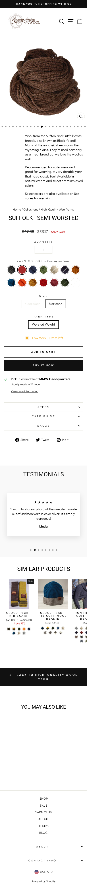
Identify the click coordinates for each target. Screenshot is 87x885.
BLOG (43, 833)
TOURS (44, 826)
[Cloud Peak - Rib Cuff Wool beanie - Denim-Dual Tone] (58, 628)
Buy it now (43, 365)
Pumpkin (22, 282)
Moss (64, 282)
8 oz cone (55, 304)
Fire (43, 282)
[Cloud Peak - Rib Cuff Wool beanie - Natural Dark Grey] (50, 632)
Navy (64, 269)
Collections (30, 209)
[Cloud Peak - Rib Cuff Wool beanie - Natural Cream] (63, 628)
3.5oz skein (32, 304)
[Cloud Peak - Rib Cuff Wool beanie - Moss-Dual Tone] (52, 628)
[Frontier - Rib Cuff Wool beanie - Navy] (76, 632)
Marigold (32, 282)
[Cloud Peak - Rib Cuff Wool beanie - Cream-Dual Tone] (60, 632)
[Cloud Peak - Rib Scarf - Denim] (29, 629)
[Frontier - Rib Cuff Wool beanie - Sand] (76, 637)
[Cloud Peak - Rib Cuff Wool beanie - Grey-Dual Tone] (55, 632)
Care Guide (43, 416)
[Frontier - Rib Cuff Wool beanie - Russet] (81, 632)
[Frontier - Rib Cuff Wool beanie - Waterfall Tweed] (81, 641)
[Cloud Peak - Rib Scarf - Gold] (13, 629)
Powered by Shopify (43, 881)
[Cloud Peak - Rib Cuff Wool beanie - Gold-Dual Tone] (47, 628)
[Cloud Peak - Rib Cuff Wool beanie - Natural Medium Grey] (45, 632)
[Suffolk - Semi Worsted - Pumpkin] (24, 770)
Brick (54, 282)
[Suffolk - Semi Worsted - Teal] (19, 770)
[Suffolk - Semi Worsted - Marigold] (29, 770)
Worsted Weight (43, 324)
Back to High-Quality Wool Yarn (46, 677)
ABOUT (43, 819)
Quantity (43, 241)
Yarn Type (43, 316)
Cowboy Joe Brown (22, 269)
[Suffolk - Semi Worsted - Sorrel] (13, 770)
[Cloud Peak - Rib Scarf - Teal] (13, 633)
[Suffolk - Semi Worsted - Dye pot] (26, 775)
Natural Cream (54, 269)
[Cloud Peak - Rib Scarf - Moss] (19, 629)
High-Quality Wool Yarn (56, 209)
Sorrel (75, 269)
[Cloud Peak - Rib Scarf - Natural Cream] (19, 633)
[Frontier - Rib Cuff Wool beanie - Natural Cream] (81, 628)
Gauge (43, 425)
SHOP (43, 798)
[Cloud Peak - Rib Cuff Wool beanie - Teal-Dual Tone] (42, 628)
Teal (11, 282)
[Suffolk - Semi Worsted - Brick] (16, 775)
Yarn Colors (43, 261)
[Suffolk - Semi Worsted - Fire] (11, 775)
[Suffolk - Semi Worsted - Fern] (24, 766)
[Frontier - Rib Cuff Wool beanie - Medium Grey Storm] (81, 637)
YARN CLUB (43, 812)
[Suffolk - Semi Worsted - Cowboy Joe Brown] (13, 766)
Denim (32, 269)
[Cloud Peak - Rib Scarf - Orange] (24, 629)
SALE (43, 805)
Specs (43, 407)
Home (17, 209)
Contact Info (42, 860)
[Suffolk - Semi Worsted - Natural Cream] (29, 766)
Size (43, 295)
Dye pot (75, 282)
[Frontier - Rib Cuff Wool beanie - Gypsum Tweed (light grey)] (76, 628)
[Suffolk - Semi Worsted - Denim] (19, 766)
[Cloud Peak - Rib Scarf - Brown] (8, 629)
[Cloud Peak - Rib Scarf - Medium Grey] (24, 633)
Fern (43, 269)
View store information (24, 391)
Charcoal (11, 269)
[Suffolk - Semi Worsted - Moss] (21, 775)
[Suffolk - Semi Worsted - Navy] (8, 770)
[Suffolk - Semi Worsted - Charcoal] (8, 766)
